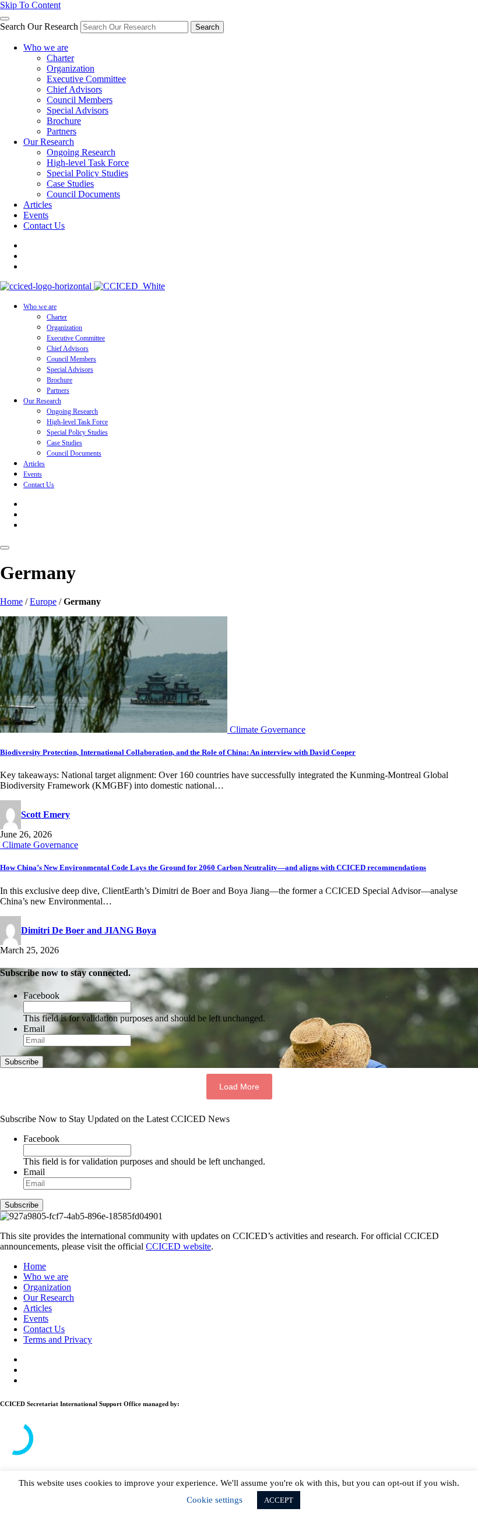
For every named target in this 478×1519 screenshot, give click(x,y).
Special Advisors (77, 110)
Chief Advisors (74, 89)
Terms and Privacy (57, 1339)
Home (11, 601)
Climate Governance (267, 729)
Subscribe (21, 1061)
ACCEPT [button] (278, 1500)
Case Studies (70, 184)
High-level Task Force (88, 163)
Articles (37, 205)
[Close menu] (4, 18)
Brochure (64, 121)
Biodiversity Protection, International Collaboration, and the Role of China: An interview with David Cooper (178, 752)
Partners (61, 131)
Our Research (48, 142)
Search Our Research (39, 26)
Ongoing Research (81, 152)
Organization (70, 68)
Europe (43, 601)
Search (207, 27)
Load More (239, 1086)
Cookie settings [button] (214, 1499)
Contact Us (44, 225)
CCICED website (178, 1246)
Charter (60, 58)
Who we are (45, 47)
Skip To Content (30, 5)
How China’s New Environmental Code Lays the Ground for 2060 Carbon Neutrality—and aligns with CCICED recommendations (213, 867)
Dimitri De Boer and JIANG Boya (88, 930)
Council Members (80, 100)
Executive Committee (86, 79)
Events (35, 215)
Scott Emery (45, 814)
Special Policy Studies (87, 173)
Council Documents (83, 194)
